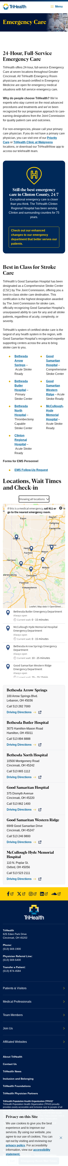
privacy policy (15, 1145)
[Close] (61, 1138)
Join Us (8, 1028)
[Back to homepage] (14, 7)
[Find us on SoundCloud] (56, 894)
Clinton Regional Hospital (21, 440)
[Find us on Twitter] (21, 894)
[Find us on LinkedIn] (44, 894)
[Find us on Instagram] (32, 894)
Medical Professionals (17, 1001)
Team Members (13, 1015)
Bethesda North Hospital (21, 410)
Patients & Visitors (14, 988)
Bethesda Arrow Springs (21, 361)
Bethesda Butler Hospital (21, 386)
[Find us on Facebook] (10, 894)
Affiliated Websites (15, 1041)
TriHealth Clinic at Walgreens (33, 142)
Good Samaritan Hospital (53, 361)
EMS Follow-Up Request (31, 469)
